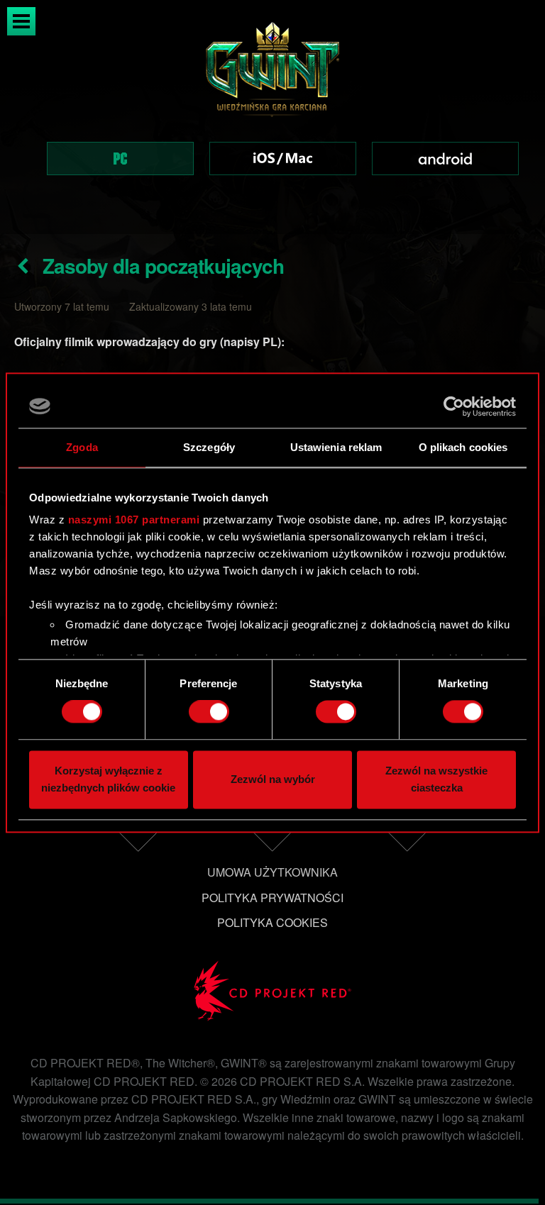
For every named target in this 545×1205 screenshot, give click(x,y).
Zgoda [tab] (82, 447)
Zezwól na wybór (273, 779)
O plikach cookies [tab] (463, 447)
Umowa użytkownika (272, 872)
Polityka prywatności (272, 897)
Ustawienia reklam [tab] (336, 447)
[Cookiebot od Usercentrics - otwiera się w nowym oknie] (454, 406)
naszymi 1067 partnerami (134, 519)
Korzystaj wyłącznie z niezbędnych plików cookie (108, 779)
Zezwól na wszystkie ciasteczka (436, 779)
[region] (272, 117)
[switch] (209, 712)
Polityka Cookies (272, 922)
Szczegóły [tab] (209, 447)
